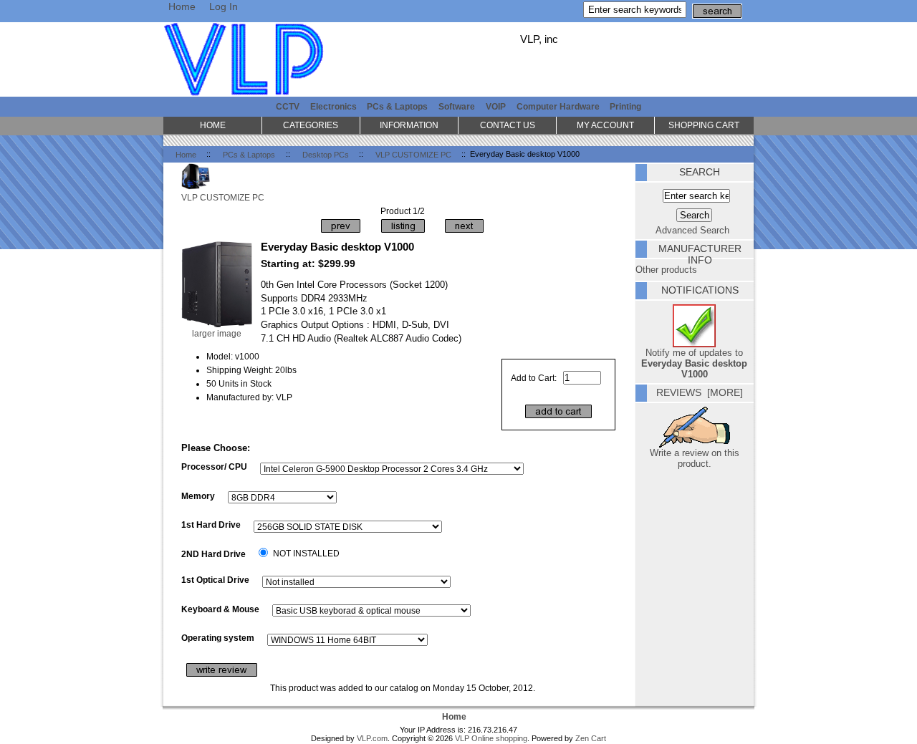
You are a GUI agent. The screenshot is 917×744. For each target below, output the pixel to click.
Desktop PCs (325, 154)
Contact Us (507, 125)
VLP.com (372, 738)
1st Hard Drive (211, 524)
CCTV (287, 106)
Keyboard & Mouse (220, 609)
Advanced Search (692, 230)
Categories (310, 125)
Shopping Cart (703, 125)
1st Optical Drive (215, 579)
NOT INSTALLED (306, 553)
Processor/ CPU (214, 466)
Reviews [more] (699, 392)
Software (456, 106)
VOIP (496, 106)
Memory (198, 496)
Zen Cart (590, 738)
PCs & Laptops (249, 154)
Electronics (333, 106)
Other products (666, 269)
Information (409, 125)
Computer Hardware (558, 106)
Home (182, 6)
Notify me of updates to (694, 363)
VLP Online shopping (491, 738)
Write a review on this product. (694, 458)
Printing (625, 106)
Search (699, 172)
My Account (605, 125)
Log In (223, 6)
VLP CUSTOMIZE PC (413, 154)
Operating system (217, 637)
